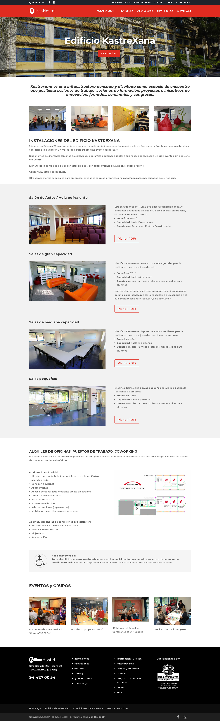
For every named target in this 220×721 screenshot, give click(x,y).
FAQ (170, 2)
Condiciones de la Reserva (88, 708)
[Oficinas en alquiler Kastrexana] (152, 495)
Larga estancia (145, 11)
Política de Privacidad (57, 708)
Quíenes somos (105, 11)
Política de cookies (117, 708)
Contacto (159, 2)
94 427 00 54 (38, 2)
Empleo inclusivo (121, 2)
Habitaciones (81, 658)
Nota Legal (35, 708)
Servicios (79, 668)
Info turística (165, 11)
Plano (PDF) (127, 238)
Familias (121, 673)
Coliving (78, 673)
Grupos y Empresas (128, 668)
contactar (108, 53)
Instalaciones (81, 663)
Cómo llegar (184, 11)
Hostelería (126, 11)
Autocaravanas (143, 2)
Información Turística (129, 658)
